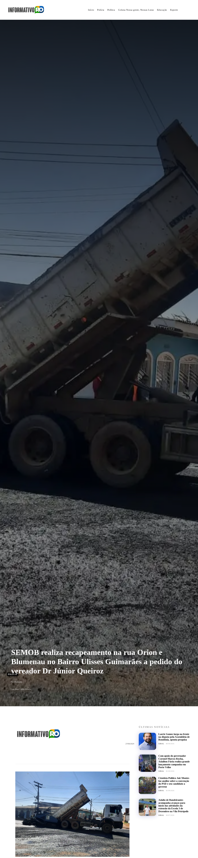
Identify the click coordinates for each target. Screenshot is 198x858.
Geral (161, 744)
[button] (187, 10)
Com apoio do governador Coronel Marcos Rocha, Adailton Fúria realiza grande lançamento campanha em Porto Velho (174, 762)
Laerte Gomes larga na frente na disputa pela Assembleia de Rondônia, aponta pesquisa (174, 737)
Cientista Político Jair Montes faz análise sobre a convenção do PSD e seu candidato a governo (173, 782)
